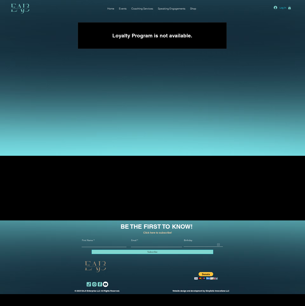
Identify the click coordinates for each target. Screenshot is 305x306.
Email (133, 240)
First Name (87, 240)
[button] (289, 7)
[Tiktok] (89, 284)
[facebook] (100, 284)
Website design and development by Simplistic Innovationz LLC (201, 291)
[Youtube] (105, 284)
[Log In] (275, 7)
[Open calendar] (218, 244)
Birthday (188, 240)
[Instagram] (94, 284)
